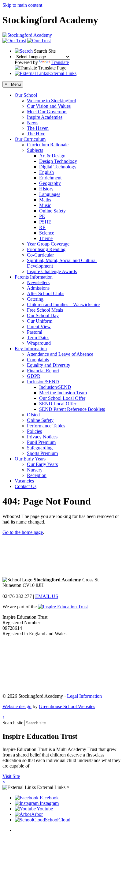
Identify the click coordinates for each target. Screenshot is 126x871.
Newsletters (38, 282)
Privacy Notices (42, 436)
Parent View (39, 326)
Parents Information (34, 277)
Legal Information (84, 696)
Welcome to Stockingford (51, 100)
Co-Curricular (40, 254)
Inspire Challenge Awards (52, 271)
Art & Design (52, 155)
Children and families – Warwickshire (63, 304)
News (32, 122)
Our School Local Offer (62, 398)
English (46, 172)
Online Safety (52, 210)
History (46, 188)
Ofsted (33, 414)
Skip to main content (22, 5)
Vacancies (24, 480)
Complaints (38, 359)
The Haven (38, 128)
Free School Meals (45, 310)
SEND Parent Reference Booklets (72, 409)
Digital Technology (57, 166)
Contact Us (25, 486)
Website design (16, 706)
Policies (34, 431)
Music (45, 205)
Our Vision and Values (49, 106)
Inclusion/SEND (43, 381)
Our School (26, 95)
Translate (60, 62)
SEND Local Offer (57, 403)
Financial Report (43, 370)
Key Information (31, 348)
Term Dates (38, 337)
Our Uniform (39, 321)
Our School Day (43, 315)
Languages (49, 194)
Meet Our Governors (47, 111)
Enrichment (50, 177)
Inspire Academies (44, 117)
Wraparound (39, 343)
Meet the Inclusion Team (63, 392)
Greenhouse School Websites (67, 706)
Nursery (35, 469)
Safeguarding (40, 447)
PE (42, 216)
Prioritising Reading (46, 249)
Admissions (38, 288)
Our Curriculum (30, 139)
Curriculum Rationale (48, 144)
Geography (50, 183)
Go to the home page (22, 532)
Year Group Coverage (48, 243)
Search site (12, 722)
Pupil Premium (41, 442)
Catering (35, 299)
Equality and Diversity (48, 365)
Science (46, 232)
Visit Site (11, 776)
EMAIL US (46, 596)
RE (42, 227)
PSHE (45, 221)
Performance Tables (46, 425)
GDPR (33, 376)
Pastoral (34, 332)
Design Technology (58, 161)
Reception (36, 475)
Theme (46, 238)
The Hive (36, 133)
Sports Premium (42, 453)
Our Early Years (30, 458)
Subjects (35, 150)
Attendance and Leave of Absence (60, 354)
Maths (45, 199)
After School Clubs (45, 293)
